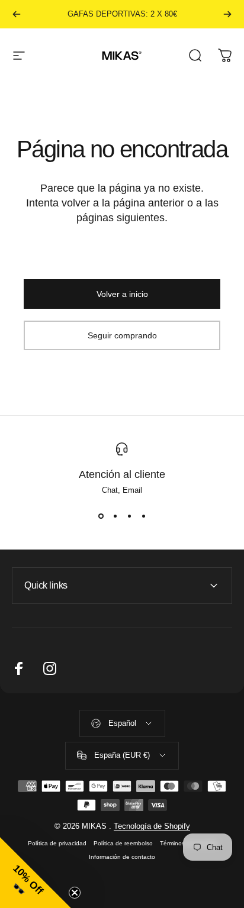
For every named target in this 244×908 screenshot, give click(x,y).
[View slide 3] (129, 516)
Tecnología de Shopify (152, 826)
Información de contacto (122, 857)
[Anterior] (17, 14)
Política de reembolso (123, 843)
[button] (35, 872)
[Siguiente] (227, 14)
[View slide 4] (143, 516)
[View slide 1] (101, 516)
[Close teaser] (75, 893)
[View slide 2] (115, 516)
